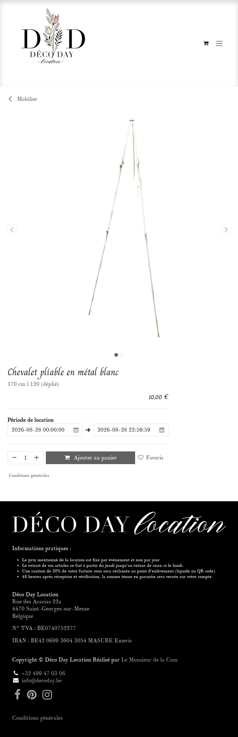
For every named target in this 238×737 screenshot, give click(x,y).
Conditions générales (28, 475)
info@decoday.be (42, 680)
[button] (12, 229)
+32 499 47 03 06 (43, 673)
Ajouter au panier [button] (94, 457)
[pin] (32, 694)
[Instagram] (47, 694)
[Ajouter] (37, 458)
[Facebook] (17, 694)
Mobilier (26, 99)
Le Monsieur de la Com (149, 659)
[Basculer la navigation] (219, 43)
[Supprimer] (14, 458)
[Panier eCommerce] (206, 43)
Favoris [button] (154, 457)
